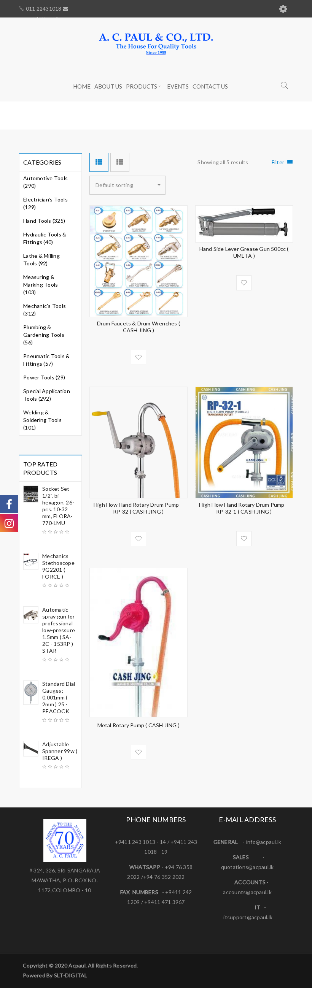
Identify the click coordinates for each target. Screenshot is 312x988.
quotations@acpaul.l (246, 867)
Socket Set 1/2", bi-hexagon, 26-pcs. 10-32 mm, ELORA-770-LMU (58, 505)
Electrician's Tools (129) (45, 203)
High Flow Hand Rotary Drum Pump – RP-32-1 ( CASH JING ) (244, 508)
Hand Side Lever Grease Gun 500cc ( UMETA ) (244, 252)
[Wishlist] (138, 357)
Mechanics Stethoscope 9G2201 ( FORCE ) (58, 566)
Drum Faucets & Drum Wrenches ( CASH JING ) (138, 326)
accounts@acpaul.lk (247, 892)
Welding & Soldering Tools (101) (42, 420)
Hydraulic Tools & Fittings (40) (44, 238)
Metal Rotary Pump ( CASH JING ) (138, 725)
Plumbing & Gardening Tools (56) (43, 335)
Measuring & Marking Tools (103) (40, 284)
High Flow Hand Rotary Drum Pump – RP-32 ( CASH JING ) (138, 508)
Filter (278, 162)
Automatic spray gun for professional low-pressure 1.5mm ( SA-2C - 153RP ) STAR (58, 630)
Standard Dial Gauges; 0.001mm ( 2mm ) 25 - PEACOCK (58, 697)
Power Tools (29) (44, 377)
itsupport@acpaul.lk (247, 917)
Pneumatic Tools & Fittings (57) (46, 360)
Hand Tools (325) (44, 220)
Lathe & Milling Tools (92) (41, 259)
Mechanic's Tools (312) (44, 310)
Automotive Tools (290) (45, 182)
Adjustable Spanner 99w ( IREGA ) (59, 751)
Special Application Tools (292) (46, 395)
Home (197, 115)
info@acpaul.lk (264, 842)
